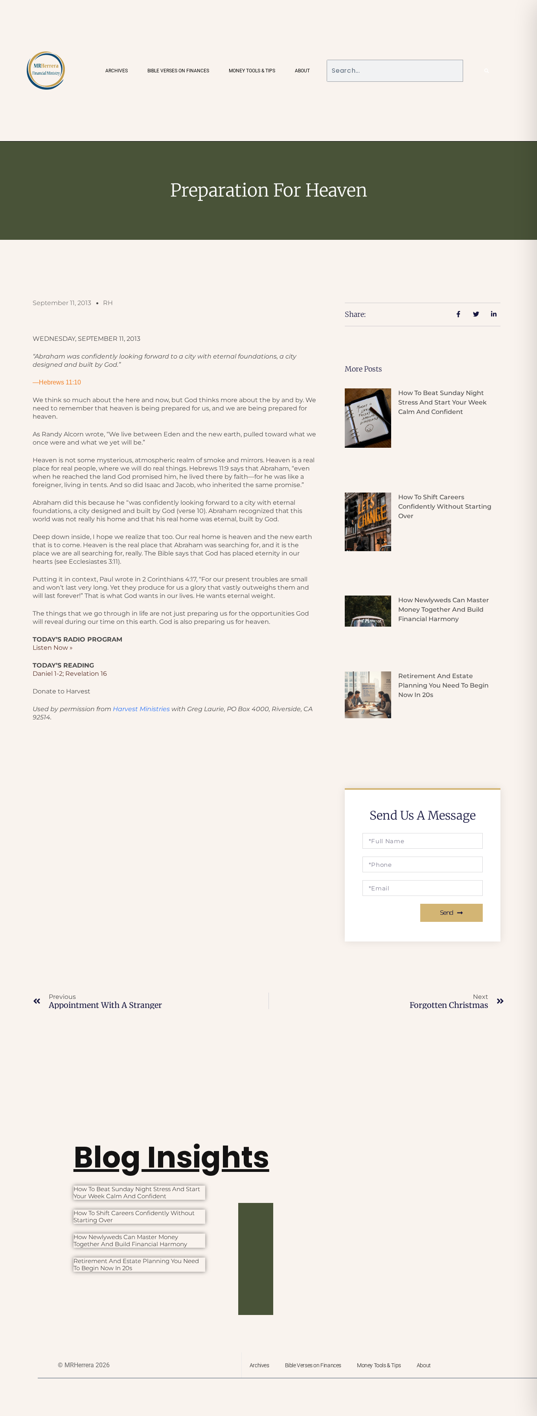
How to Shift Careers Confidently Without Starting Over (444, 506)
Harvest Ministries (141, 709)
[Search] (486, 71)
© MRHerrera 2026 (84, 1365)
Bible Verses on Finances (178, 71)
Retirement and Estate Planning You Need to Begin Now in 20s (443, 685)
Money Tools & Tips (252, 71)
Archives (116, 71)
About (302, 71)
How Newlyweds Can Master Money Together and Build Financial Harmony (443, 609)
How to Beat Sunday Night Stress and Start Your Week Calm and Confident (442, 402)
